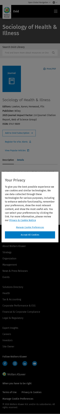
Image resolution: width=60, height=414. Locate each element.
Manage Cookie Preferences (30, 227)
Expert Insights (10, 327)
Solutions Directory (12, 287)
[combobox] (26, 53)
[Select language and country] (54, 2)
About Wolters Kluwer (14, 246)
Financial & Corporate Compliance (21, 311)
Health (6, 293)
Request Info (19, 133)
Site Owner (8, 346)
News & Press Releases (15, 270)
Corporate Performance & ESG (19, 305)
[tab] (8, 160)
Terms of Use (9, 392)
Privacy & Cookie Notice (22, 220)
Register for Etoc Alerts (18, 142)
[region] (30, 207)
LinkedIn (24, 363)
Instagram (14, 363)
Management (9, 264)
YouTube (34, 363)
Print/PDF (51, 69)
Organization (9, 258)
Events (6, 277)
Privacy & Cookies (31, 392)
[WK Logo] (14, 374)
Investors (7, 340)
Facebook (4, 363)
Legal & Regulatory (12, 318)
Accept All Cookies (30, 234)
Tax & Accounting (11, 299)
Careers (6, 334)
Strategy (6, 252)
